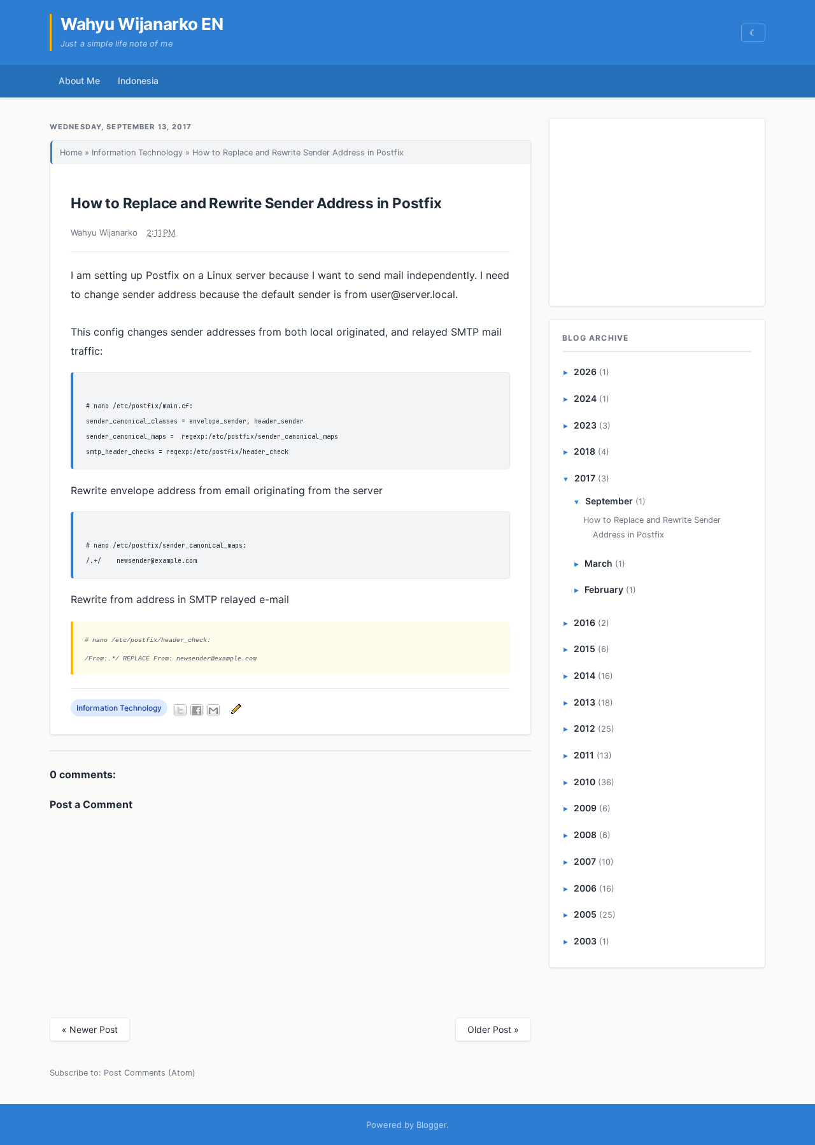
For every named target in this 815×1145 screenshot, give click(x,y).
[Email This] (213, 710)
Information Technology (137, 152)
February (604, 589)
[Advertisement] (657, 209)
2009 (585, 807)
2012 (584, 728)
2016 (584, 622)
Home (71, 152)
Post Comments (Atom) (149, 1072)
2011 (584, 755)
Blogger (431, 1125)
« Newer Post (90, 1029)
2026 (585, 371)
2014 (584, 675)
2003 (585, 940)
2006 (585, 888)
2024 (585, 398)
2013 (584, 702)
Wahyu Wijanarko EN (141, 24)
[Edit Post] (234, 708)
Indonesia (138, 80)
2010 (584, 781)
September (609, 500)
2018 (584, 451)
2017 (584, 478)
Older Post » (493, 1029)
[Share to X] (180, 710)
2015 (584, 648)
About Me (79, 80)
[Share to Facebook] (197, 710)
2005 (585, 914)
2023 (585, 425)
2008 (585, 834)
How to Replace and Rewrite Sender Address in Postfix (256, 202)
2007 (585, 861)
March (599, 563)
